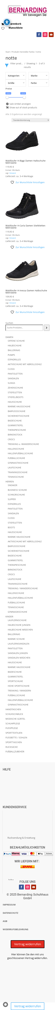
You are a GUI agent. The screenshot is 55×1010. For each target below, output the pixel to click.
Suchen (9, 322)
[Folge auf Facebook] (39, 34)
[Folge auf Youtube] (51, 34)
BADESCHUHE (15, 420)
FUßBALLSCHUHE (16, 458)
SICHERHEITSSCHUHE (18, 415)
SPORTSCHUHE (15, 681)
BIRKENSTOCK (15, 434)
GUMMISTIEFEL (15, 425)
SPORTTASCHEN (14, 742)
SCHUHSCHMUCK (14, 714)
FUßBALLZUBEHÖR (15, 751)
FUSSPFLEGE (12, 728)
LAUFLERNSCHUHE (17, 620)
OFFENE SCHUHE (16, 340)
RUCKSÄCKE (12, 747)
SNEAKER (12, 485)
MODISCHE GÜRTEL (15, 718)
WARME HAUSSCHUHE (19, 406)
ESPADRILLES (14, 359)
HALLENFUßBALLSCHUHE (20, 453)
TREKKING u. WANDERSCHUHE (23, 444)
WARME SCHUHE (16, 638)
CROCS (11, 439)
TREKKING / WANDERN (19, 690)
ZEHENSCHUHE (15, 387)
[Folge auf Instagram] (45, 34)
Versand (12, 173)
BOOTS (11, 527)
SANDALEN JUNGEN (18, 653)
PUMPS (11, 354)
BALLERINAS (14, 350)
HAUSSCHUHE (15, 401)
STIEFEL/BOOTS (15, 397)
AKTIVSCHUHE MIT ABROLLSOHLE (25, 364)
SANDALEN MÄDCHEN (19, 657)
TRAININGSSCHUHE (18, 472)
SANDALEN (13, 378)
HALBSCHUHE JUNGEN (19, 624)
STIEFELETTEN (15, 392)
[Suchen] (47, 328)
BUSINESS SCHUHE (17, 489)
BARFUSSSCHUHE (16, 411)
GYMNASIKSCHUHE (17, 611)
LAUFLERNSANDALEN (18, 643)
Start (8, 51)
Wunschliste (16, 27)
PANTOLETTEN (15, 373)
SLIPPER (12, 499)
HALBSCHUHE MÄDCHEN (20, 629)
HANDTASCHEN (13, 709)
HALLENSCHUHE (16, 448)
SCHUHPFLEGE (13, 723)
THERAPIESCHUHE (17, 429)
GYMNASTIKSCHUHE (18, 462)
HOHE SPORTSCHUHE (18, 685)
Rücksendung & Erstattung (21, 837)
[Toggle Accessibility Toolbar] (7, 22)
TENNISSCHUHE (16, 476)
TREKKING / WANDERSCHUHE (23, 588)
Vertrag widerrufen (27, 944)
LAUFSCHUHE (14, 467)
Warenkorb (15, 23)
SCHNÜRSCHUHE (16, 494)
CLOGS (11, 368)
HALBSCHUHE (15, 345)
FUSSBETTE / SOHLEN (16, 737)
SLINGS (11, 383)
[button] (5, 1004)
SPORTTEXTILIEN (14, 732)
